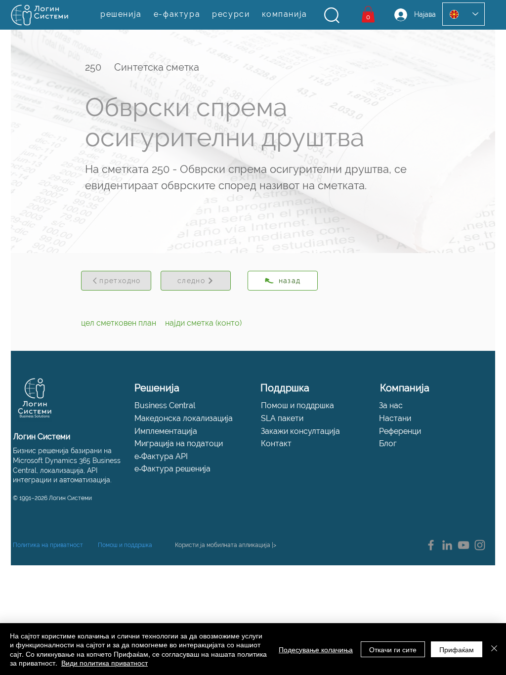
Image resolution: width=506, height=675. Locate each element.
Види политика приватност (104, 663)
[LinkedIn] (447, 545)
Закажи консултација (300, 431)
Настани (395, 418)
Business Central (164, 405)
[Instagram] (480, 545)
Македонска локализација (183, 418)
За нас (391, 405)
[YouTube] (463, 545)
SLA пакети (282, 418)
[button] (331, 15)
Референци (400, 431)
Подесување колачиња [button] (316, 649)
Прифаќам (456, 649)
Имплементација (165, 431)
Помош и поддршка (297, 405)
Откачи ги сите (393, 649)
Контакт (276, 443)
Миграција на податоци (178, 443)
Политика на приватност (48, 545)
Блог (388, 443)
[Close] (494, 649)
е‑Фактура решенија (172, 468)
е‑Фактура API (161, 456)
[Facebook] (431, 545)
